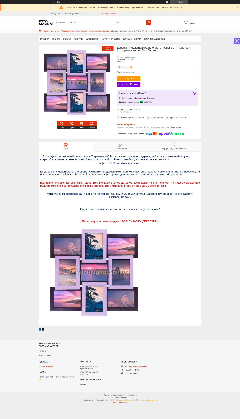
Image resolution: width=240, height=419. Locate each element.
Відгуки (67, 39)
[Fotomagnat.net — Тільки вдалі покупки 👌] (46, 22)
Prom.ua (133, 395)
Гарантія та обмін (111, 39)
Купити (130, 78)
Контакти (78, 39)
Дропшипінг (92, 39)
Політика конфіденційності (147, 400)
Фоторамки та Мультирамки (74, 31)
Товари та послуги (51, 31)
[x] (43, 330)
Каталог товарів (46, 355)
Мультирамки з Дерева (99, 31)
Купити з (125, 84)
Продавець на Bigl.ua (120, 397)
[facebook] (40, 330)
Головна (44, 39)
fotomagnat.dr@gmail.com (136, 366)
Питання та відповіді (154, 39)
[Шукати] (148, 22)
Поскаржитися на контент (126, 400)
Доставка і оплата (132, 39)
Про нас (56, 39)
